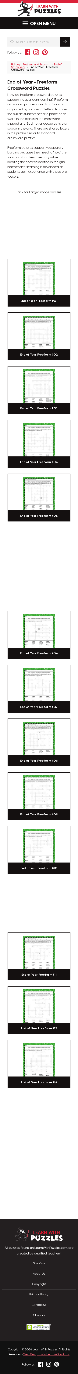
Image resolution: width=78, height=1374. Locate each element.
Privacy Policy (38, 1294)
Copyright (39, 1284)
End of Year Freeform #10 (39, 868)
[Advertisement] (39, 1107)
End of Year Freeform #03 (39, 408)
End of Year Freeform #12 (39, 1028)
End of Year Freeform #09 (39, 814)
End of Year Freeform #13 (39, 1082)
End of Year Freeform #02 (39, 354)
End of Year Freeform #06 (39, 653)
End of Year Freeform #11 (39, 974)
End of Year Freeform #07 (39, 707)
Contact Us (38, 1305)
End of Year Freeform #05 (39, 516)
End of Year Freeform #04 (39, 462)
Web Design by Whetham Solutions (46, 1354)
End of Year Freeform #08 (39, 760)
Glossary (39, 1315)
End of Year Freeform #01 (39, 301)
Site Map (39, 1263)
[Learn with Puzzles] (39, 1240)
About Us (39, 1273)
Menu (49, 23)
